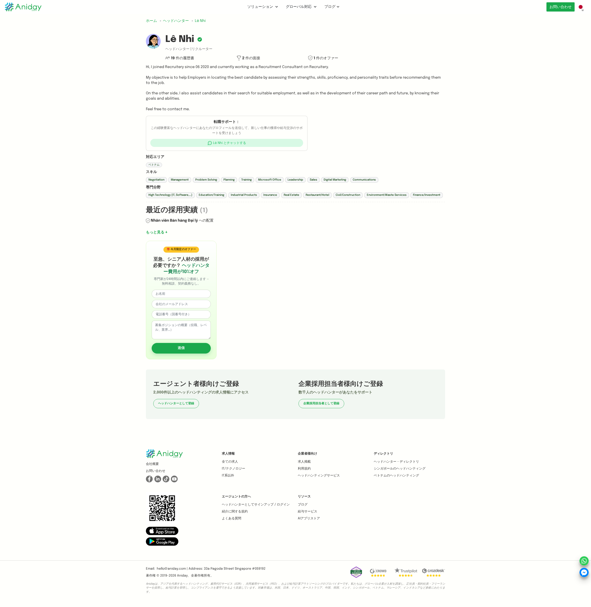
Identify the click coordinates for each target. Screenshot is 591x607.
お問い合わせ (560, 7)
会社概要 (152, 464)
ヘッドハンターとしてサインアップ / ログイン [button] (256, 504)
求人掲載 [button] (304, 461)
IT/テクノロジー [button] (233, 468)
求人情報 (228, 453)
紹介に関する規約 (235, 511)
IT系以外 (228, 475)
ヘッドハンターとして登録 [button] (176, 403)
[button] (226, 143)
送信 (181, 348)
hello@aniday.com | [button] (172, 568)
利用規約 (304, 468)
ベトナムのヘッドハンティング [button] (396, 475)
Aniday (182, 575)
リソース (304, 496)
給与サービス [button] (307, 511)
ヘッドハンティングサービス (319, 475)
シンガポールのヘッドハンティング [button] (399, 468)
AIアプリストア (309, 518)
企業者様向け (307, 453)
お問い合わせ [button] (155, 471)
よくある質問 (231, 518)
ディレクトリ (383, 453)
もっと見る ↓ (156, 232)
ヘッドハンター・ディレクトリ (396, 461)
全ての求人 (230, 461)
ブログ (329, 7)
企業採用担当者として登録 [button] (321, 403)
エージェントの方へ (236, 496)
